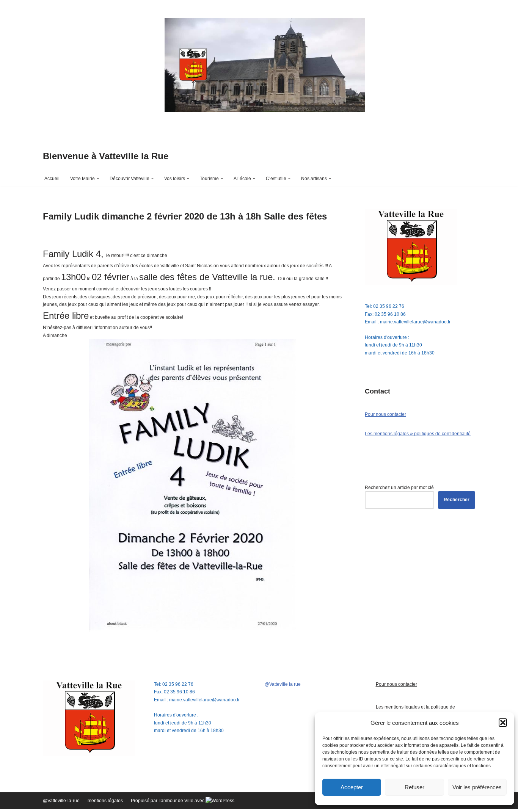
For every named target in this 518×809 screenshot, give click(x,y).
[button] (503, 722)
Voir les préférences (477, 787)
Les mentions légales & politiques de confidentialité (418, 433)
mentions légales (105, 800)
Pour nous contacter (385, 414)
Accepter (352, 787)
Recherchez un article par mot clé (399, 487)
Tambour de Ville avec (182, 800)
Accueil (52, 178)
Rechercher (456, 499)
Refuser (414, 787)
